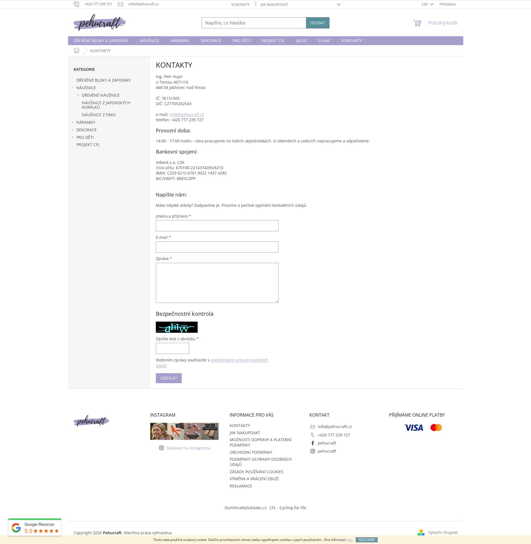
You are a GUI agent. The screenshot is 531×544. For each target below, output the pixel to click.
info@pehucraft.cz (187, 114)
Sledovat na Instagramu (188, 448)
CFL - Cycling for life (288, 507)
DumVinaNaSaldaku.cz (246, 507)
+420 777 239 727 (334, 435)
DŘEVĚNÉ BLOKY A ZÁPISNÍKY (103, 80)
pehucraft (327, 443)
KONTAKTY (240, 4)
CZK (425, 4)
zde (349, 539)
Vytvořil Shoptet (443, 532)
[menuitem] (101, 40)
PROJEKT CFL (88, 144)
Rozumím (367, 539)
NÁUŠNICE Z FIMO (99, 114)
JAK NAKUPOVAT (274, 4)
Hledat (318, 22)
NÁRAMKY (85, 122)
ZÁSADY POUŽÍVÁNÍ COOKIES (256, 471)
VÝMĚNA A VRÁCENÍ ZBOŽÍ (254, 478)
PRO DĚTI (85, 137)
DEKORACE (86, 129)
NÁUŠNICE (86, 87)
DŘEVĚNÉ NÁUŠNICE (101, 95)
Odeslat (168, 378)
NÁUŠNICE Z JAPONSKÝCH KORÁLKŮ (106, 105)
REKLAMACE (241, 486)
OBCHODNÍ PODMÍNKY (251, 452)
